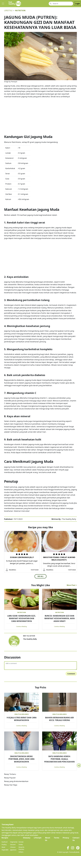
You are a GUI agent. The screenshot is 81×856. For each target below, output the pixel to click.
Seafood (4, 842)
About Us (47, 839)
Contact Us (76, 839)
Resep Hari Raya (10, 785)
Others (21, 852)
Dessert (13, 844)
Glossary (26, 838)
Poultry (4, 844)
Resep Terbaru (10, 774)
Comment (71, 674)
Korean (21, 842)
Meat (3, 847)
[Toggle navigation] (3, 3)
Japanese (13, 850)
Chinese (13, 847)
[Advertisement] (40, 114)
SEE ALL (40, 576)
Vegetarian (14, 842)
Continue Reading (21, 626)
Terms (56, 838)
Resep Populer (10, 778)
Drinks (21, 844)
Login (77, 3)
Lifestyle (8, 10)
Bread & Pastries (21, 848)
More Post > (72, 585)
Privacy (66, 838)
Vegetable (5, 850)
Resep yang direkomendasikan (16, 781)
